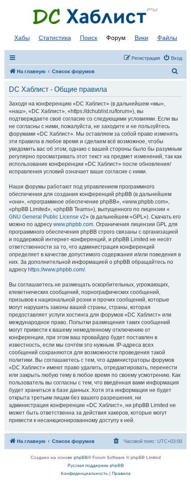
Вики (141, 37)
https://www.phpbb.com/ (56, 269)
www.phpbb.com (73, 224)
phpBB (81, 457)
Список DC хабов (95, 16)
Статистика (55, 37)
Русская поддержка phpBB (96, 465)
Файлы (167, 37)
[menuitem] (172, 58)
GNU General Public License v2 (47, 217)
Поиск (88, 37)
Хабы (22, 37)
